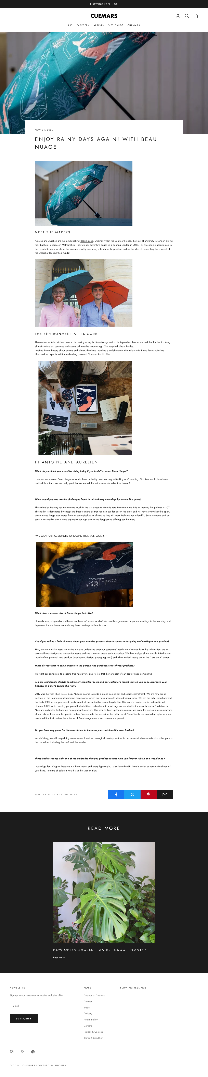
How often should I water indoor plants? (99, 949)
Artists (98, 25)
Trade (87, 1007)
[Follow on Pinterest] (22, 1052)
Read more (59, 957)
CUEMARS (134, 25)
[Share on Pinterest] (149, 794)
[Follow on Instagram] (12, 1052)
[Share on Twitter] (132, 794)
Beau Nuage (86, 241)
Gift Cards (115, 25)
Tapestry (83, 25)
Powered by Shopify (51, 1065)
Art (70, 25)
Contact (88, 1001)
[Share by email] (165, 794)
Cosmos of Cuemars (94, 995)
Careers (88, 1026)
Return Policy (91, 1019)
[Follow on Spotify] (33, 1052)
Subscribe (24, 1018)
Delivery (88, 1013)
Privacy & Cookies (93, 1032)
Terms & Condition (93, 1038)
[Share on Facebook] (116, 794)
